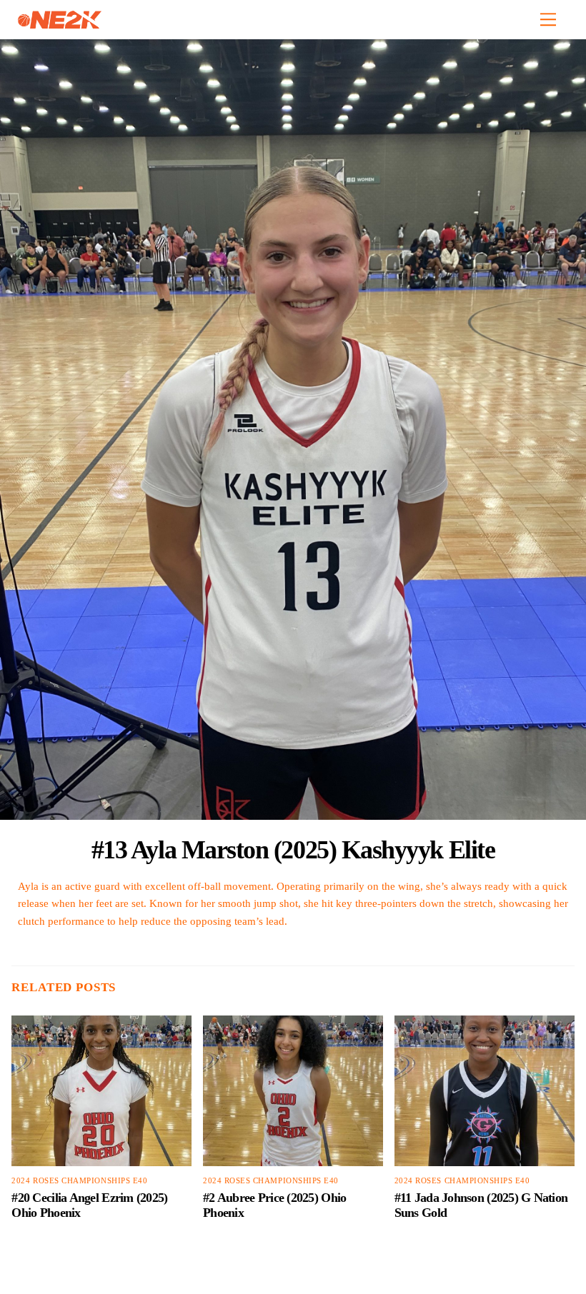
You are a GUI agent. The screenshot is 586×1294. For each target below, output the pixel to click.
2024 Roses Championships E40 (79, 1181)
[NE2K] (59, 23)
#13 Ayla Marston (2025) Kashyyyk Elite (293, 849)
